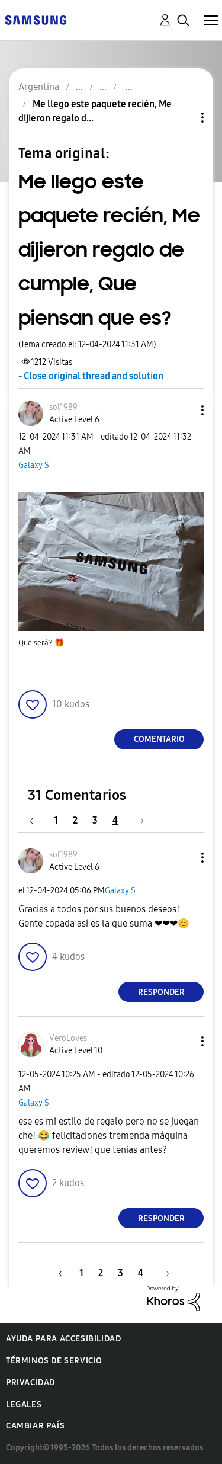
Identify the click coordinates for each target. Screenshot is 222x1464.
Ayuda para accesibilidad (63, 1339)
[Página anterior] (37, 820)
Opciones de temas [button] (182, 117)
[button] (183, 410)
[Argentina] (35, 19)
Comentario (159, 739)
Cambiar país (35, 1426)
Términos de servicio (54, 1361)
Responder (161, 992)
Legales (23, 1404)
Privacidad (30, 1382)
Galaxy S (33, 465)
